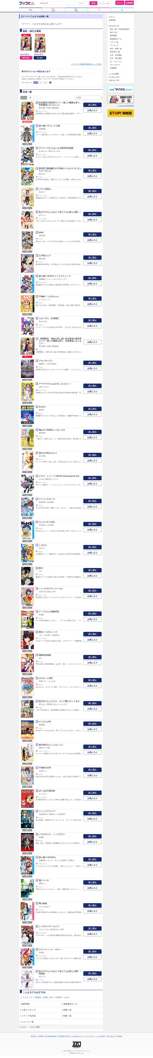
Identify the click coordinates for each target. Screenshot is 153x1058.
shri (58, 151)
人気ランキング (29, 1010)
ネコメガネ (63, 704)
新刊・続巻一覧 (116, 49)
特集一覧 (67, 1016)
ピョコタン (43, 794)
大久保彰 (50, 525)
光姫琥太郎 (43, 814)
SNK (62, 929)
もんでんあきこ (45, 906)
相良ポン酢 (51, 592)
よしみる (52, 681)
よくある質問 (114, 74)
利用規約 (119, 1036)
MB (48, 748)
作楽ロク (42, 192)
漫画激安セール (70, 1004)
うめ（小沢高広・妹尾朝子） (50, 635)
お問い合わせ (110, 1036)
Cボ (40, 571)
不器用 (58, 997)
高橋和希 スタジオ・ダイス (49, 860)
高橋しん (42, 883)
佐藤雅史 (42, 279)
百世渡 (41, 952)
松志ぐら (42, 548)
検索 (93, 3)
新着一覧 (67, 1010)
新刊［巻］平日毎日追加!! (119, 29)
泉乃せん (42, 704)
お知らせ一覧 (114, 80)
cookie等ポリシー (77, 1036)
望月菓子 (62, 814)
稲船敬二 (42, 364)
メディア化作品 (29, 1016)
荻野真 (41, 410)
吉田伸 (63, 860)
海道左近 (48, 479)
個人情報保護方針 (51, 1036)
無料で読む (26, 58)
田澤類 (41, 615)
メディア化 (114, 42)
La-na (41, 479)
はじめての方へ (114, 77)
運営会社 (33, 1036)
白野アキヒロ (44, 387)
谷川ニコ (42, 215)
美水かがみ (43, 321)
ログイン (120, 3)
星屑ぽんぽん (52, 704)
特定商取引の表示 (64, 1036)
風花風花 (55, 108)
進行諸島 (42, 108)
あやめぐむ (43, 151)
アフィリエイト (90, 1036)
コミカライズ (26, 997)
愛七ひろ (52, 151)
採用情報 (41, 1036)
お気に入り (92, 110)
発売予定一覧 (115, 52)
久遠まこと (43, 771)
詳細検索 (113, 68)
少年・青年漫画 (116, 58)
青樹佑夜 (42, 502)
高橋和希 (42, 129)
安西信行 (42, 235)
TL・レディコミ (116, 62)
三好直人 (71, 860)
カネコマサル (44, 929)
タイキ (55, 479)
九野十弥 (42, 592)
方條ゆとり (53, 814)
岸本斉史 (42, 525)
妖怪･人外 (48, 997)
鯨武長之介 (54, 929)
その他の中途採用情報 (125, 106)
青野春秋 (42, 433)
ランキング (114, 45)
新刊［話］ (114, 32)
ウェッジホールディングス (57, 279)
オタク (67, 997)
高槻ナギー (43, 681)
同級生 (38, 997)
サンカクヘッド (45, 299)
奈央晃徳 (50, 502)
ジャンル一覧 (28, 1022)
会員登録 (129, 3)
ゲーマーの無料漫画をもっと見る (86, 64)
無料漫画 (26, 1004)
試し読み (40, 58)
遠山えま (42, 174)
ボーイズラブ (115, 65)
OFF (45, 82)
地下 (40, 658)
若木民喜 (42, 456)
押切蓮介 (42, 725)
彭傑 (48, 108)
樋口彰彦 (42, 259)
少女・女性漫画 (116, 55)
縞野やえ (42, 748)
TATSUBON (51, 364)
